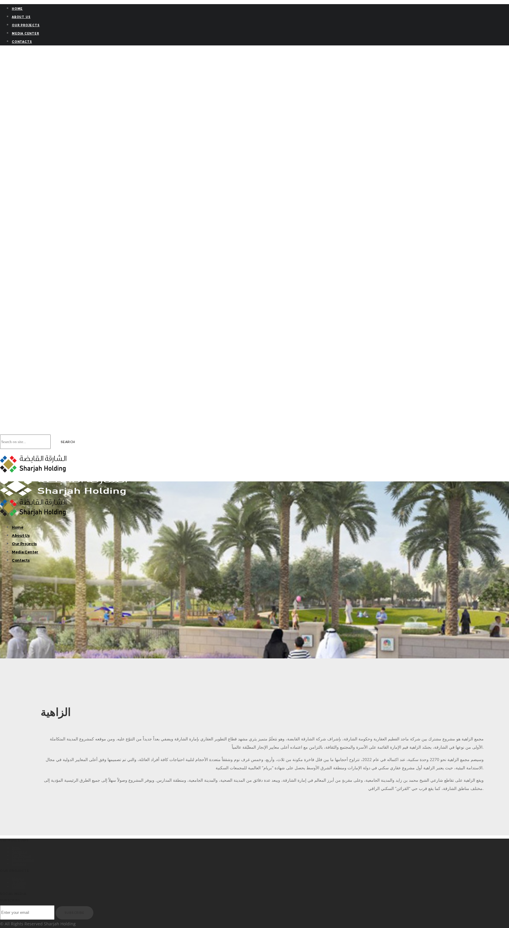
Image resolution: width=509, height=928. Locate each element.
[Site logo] (33, 471)
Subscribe (75, 913)
